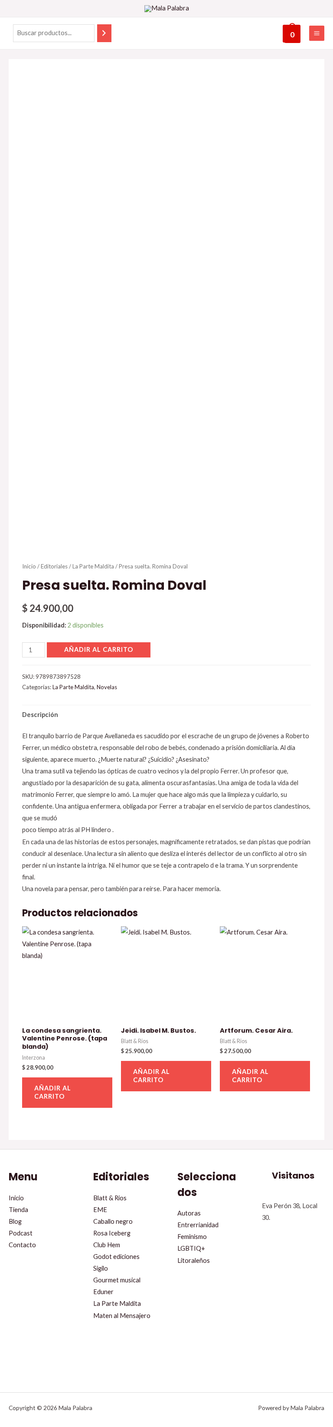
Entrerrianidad (198, 1225)
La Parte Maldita (93, 566)
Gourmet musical (116, 1280)
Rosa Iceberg (112, 1233)
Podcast (21, 1233)
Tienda (18, 1209)
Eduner (103, 1291)
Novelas (107, 687)
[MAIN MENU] (316, 33)
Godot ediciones (116, 1256)
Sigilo (100, 1268)
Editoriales (54, 566)
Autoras (189, 1213)
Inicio (29, 566)
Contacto (22, 1245)
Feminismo (192, 1236)
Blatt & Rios (110, 1198)
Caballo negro (113, 1221)
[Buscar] (104, 33)
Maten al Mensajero (121, 1315)
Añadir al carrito (98, 649)
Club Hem (106, 1245)
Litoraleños (193, 1260)
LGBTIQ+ (191, 1248)
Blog (15, 1221)
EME (100, 1209)
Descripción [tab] (40, 714)
